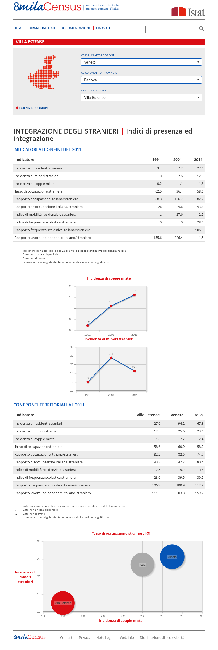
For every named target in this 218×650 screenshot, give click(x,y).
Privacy (84, 637)
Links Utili (105, 28)
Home (18, 28)
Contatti (66, 637)
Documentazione (76, 28)
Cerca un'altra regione (98, 55)
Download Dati (41, 28)
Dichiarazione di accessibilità (162, 637)
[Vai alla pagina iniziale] (67, 7)
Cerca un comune (93, 90)
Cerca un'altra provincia (99, 72)
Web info (127, 637)
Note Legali (105, 637)
